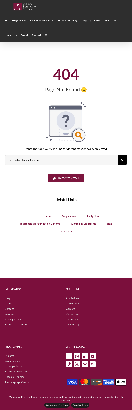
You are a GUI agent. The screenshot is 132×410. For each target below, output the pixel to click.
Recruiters (72, 319)
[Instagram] (77, 356)
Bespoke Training (14, 376)
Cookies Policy (80, 405)
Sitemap (9, 313)
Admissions (72, 298)
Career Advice (74, 303)
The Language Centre (17, 382)
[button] (46, 35)
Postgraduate (12, 361)
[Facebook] (69, 356)
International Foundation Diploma (40, 223)
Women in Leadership (83, 223)
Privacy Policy (13, 319)
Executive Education (16, 371)
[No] (128, 401)
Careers (70, 308)
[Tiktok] (69, 364)
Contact (9, 308)
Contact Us (66, 231)
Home (47, 216)
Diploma (9, 355)
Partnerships (73, 324)
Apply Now (93, 216)
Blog (109, 223)
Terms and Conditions (17, 324)
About (8, 303)
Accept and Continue (57, 405)
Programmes (68, 216)
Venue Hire (72, 313)
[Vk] (85, 364)
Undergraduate (13, 366)
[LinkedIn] (85, 356)
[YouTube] (93, 356)
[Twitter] (77, 364)
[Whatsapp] (93, 364)
